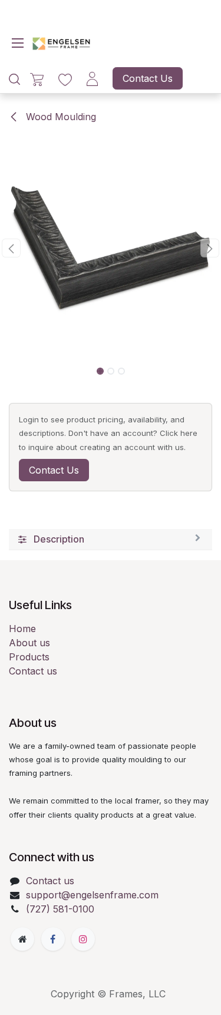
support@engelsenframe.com (92, 895)
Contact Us (148, 78)
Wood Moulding (59, 117)
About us (29, 643)
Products (29, 657)
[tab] (110, 539)
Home (22, 628)
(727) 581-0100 (60, 909)
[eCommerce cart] (37, 78)
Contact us (33, 671)
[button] (11, 248)
